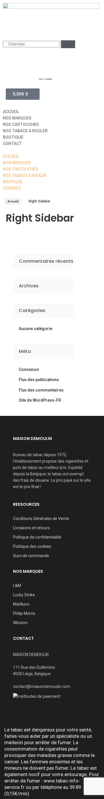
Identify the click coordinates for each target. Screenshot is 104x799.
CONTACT (12, 143)
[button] (52, 150)
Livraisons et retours (31, 528)
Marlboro (21, 604)
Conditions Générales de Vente (41, 518)
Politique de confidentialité (37, 537)
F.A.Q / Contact (45, 79)
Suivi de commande (31, 555)
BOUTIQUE (13, 137)
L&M (17, 585)
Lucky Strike (24, 595)
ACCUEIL (11, 111)
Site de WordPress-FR (40, 400)
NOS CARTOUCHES (21, 124)
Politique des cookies (32, 546)
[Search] (68, 44)
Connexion (29, 369)
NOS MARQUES (17, 118)
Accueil (13, 201)
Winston (20, 622)
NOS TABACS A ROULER (25, 130)
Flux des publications (39, 379)
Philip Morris (24, 613)
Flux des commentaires (41, 390)
